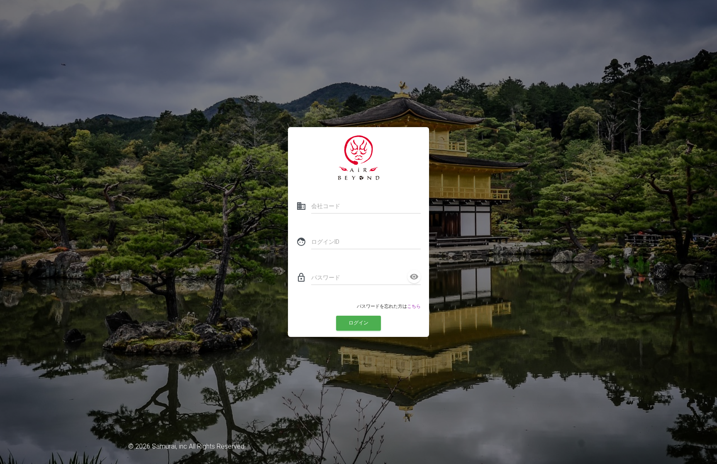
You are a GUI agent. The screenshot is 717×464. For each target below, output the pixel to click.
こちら (414, 306)
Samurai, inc (169, 446)
